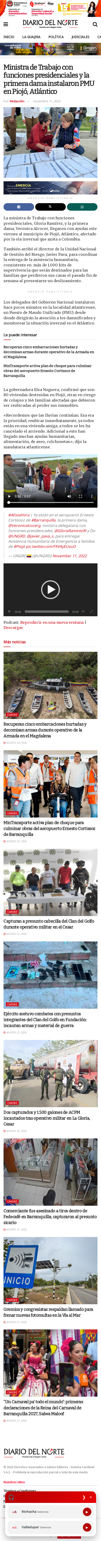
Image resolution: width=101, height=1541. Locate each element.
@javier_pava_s (40, 536)
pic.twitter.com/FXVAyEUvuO (51, 546)
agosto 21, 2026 (16, 1229)
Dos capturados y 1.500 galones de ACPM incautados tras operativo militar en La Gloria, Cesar (47, 1118)
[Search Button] (95, 24)
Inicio (9, 37)
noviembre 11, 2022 (46, 101)
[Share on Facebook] (19, 207)
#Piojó (19, 546)
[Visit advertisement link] (50, 8)
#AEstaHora (18, 515)
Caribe (12, 714)
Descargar (13, 627)
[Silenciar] (83, 611)
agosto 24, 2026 (16, 742)
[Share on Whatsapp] (82, 207)
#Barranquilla (43, 520)
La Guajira (31, 37)
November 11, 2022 (69, 555)
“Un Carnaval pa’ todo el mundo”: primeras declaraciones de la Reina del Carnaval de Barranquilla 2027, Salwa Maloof (43, 1407)
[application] (50, 589)
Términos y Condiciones (20, 1491)
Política (56, 37)
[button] (50, 589)
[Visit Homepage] (50, 24)
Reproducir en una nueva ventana (52, 622)
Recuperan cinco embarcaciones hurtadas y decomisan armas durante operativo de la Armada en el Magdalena (49, 352)
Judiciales (80, 37)
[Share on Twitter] (50, 207)
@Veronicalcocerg (24, 525)
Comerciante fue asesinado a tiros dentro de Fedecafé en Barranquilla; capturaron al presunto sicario (50, 1216)
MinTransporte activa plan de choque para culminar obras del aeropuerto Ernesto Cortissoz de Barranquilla (48, 371)
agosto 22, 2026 (16, 841)
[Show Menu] (6, 24)
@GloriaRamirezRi (70, 530)
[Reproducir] (9, 611)
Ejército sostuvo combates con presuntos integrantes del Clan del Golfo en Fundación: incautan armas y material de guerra (45, 1019)
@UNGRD (16, 536)
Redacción (17, 101)
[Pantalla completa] (91, 611)
